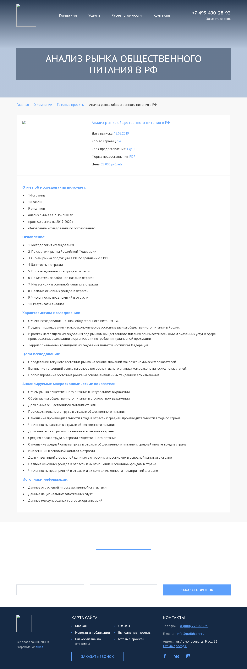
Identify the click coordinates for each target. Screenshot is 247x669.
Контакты (161, 15)
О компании (43, 104)
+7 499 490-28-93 (211, 13)
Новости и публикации (92, 632)
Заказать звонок (197, 590)
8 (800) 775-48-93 (194, 626)
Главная (22, 104)
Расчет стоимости (126, 15)
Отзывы (124, 626)
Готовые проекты (70, 104)
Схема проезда (175, 646)
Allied (39, 647)
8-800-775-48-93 (123, 572)
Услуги (94, 15)
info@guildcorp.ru (190, 634)
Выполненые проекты (134, 632)
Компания (68, 15)
